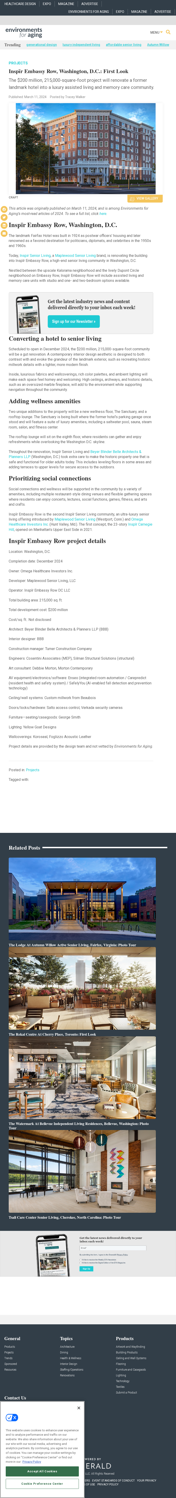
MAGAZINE (66, 3)
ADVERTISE (89, 3)
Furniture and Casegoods (131, 1369)
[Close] (79, 1408)
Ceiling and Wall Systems (131, 1358)
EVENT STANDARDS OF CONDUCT (113, 1480)
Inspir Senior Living (35, 255)
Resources (10, 1369)
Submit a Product (126, 1392)
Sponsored (10, 1364)
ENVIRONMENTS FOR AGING (89, 11)
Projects (18, 63)
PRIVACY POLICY (107, 1484)
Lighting (121, 1375)
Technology (122, 1381)
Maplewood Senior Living (75, 255)
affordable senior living (123, 45)
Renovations (67, 1375)
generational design (41, 45)
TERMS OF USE (85, 1484)
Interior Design (68, 1364)
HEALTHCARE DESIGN (20, 3)
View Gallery (147, 198)
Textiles (120, 1387)
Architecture (67, 1346)
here (102, 213)
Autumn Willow (158, 45)
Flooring (121, 1364)
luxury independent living (81, 45)
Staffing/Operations (71, 1369)
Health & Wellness (70, 1358)
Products (9, 1346)
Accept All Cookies (42, 1471)
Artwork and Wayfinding (130, 1346)
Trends (8, 1358)
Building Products (127, 1352)
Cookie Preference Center (42, 1483)
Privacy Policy (31, 1461)
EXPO (47, 3)
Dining (64, 1352)
